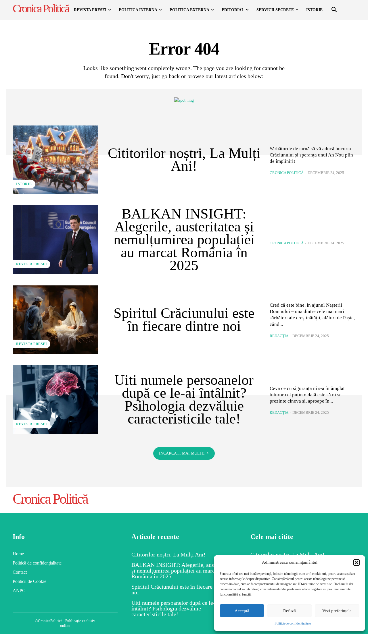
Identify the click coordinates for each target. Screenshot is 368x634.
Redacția (279, 336)
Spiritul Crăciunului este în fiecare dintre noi (184, 319)
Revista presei (31, 264)
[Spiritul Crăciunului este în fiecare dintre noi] (55, 319)
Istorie (24, 184)
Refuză (289, 610)
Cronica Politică (287, 173)
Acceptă (242, 610)
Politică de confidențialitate (293, 623)
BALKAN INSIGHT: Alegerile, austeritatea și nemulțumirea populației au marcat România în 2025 (184, 239)
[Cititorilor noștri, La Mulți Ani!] (55, 159)
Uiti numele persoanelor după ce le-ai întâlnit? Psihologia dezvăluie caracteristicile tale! (184, 399)
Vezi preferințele (337, 610)
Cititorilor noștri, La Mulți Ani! (184, 159)
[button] (356, 562)
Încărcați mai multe (182, 453)
